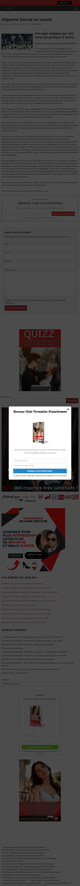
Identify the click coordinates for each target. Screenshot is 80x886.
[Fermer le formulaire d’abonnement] (68, 409)
